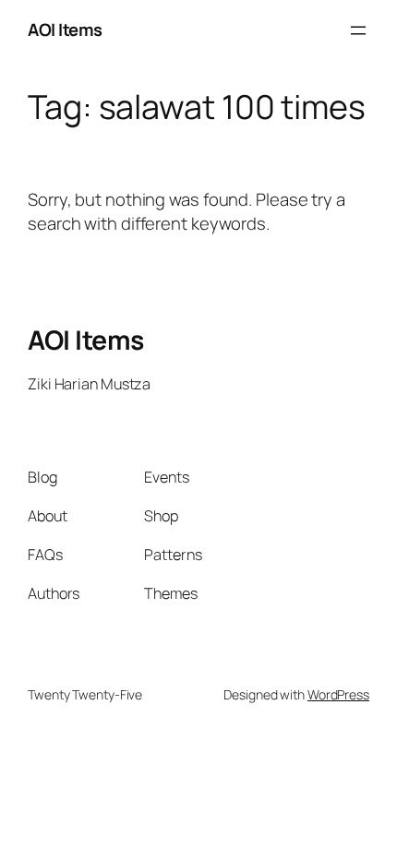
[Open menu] (358, 30)
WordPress (338, 694)
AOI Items (65, 30)
